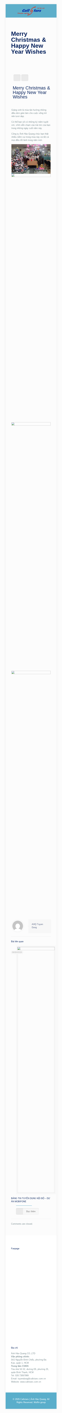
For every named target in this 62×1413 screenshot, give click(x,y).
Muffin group (40, 1402)
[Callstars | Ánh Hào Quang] (31, 11)
